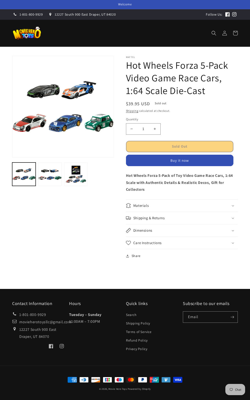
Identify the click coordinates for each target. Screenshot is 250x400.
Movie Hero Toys (117, 388)
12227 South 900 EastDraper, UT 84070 (37, 333)
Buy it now (179, 160)
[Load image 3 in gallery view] (76, 174)
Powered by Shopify (139, 388)
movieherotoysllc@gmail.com (45, 321)
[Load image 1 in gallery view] (24, 174)
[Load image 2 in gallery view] (50, 174)
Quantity (132, 119)
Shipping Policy (138, 323)
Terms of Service (139, 332)
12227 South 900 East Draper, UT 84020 (85, 14)
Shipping (132, 111)
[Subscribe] (232, 317)
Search (131, 315)
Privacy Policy (136, 349)
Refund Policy (137, 340)
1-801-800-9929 (31, 14)
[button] (110, 33)
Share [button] (136, 256)
